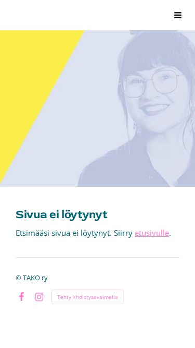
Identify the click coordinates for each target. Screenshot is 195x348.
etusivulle (152, 232)
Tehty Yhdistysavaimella (87, 297)
